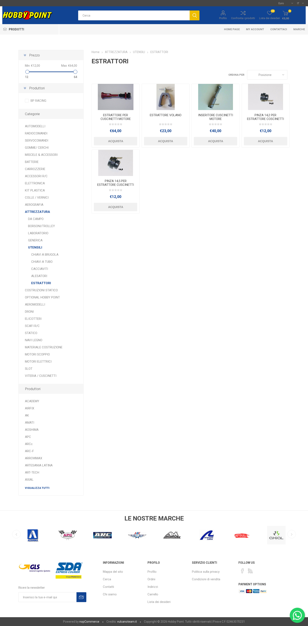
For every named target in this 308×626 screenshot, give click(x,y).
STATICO (31, 333)
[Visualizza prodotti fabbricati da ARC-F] (102, 535)
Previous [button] (16, 534)
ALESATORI (39, 276)
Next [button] (291, 534)
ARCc (29, 444)
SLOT (28, 369)
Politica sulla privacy (206, 572)
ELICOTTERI (33, 319)
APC (28, 437)
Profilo (223, 18)
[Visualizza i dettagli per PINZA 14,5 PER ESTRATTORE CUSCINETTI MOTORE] (115, 163)
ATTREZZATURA (37, 212)
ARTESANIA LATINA (39, 465)
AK (27, 415)
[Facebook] (242, 570)
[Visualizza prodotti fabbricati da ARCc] (67, 535)
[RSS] (250, 570)
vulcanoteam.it (127, 621)
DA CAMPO (36, 219)
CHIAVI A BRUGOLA (44, 254)
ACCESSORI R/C (36, 176)
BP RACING (38, 101)
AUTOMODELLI (35, 126)
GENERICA (35, 240)
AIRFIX (29, 408)
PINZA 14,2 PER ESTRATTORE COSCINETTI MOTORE (265, 119)
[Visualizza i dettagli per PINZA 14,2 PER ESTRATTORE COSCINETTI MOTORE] (265, 97)
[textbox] (134, 15)
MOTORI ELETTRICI (38, 361)
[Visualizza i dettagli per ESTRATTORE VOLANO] (165, 97)
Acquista (115, 141)
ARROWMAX (33, 458)
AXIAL (29, 480)
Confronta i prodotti (243, 18)
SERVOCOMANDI (36, 140)
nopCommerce (89, 621)
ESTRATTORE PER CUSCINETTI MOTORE (116, 117)
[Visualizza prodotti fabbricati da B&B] (276, 535)
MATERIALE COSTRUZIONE (43, 347)
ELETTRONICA (35, 183)
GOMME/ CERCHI (37, 148)
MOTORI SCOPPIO (37, 354)
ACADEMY (32, 401)
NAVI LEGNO (33, 340)
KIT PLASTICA (35, 190)
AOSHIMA (32, 430)
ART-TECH (32, 472)
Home (96, 52)
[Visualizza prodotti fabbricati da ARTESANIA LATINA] (172, 535)
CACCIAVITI (39, 269)
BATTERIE (32, 162)
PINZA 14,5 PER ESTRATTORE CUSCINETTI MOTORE (115, 184)
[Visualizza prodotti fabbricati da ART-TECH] (207, 535)
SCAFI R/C (32, 326)
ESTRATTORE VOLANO (165, 115)
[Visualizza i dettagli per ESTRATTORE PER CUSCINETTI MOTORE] (115, 97)
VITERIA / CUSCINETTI (40, 376)
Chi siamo (110, 594)
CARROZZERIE (35, 169)
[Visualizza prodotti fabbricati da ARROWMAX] (137, 535)
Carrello (153, 594)
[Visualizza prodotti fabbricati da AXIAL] (241, 535)
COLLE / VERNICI (37, 197)
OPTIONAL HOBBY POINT (42, 297)
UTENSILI (35, 247)
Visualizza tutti (37, 487)
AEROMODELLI (35, 304)
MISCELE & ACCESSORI (41, 155)
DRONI (29, 312)
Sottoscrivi (81, 597)
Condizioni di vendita (206, 579)
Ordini (151, 579)
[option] (33, 534)
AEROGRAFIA (34, 205)
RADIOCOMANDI (36, 133)
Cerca (107, 579)
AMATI (29, 422)
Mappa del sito (113, 572)
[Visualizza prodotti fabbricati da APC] (33, 535)
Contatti (108, 587)
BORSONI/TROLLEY (41, 226)
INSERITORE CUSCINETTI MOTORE (215, 117)
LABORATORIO (38, 233)
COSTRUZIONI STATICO (41, 290)
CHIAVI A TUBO (42, 262)
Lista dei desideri (159, 602)
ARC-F (29, 451)
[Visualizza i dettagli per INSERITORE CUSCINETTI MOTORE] (215, 97)
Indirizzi (153, 587)
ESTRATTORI (41, 283)
